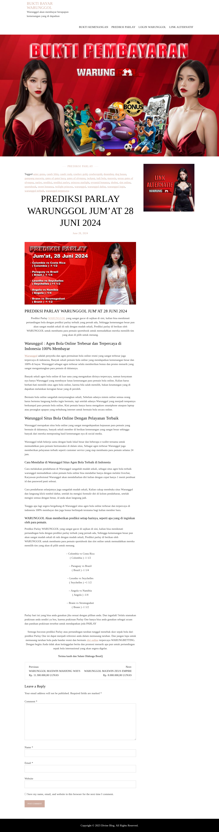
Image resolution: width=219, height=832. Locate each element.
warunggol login (116, 186)
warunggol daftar (96, 186)
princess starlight (80, 182)
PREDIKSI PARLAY (123, 27)
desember (109, 174)
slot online (125, 182)
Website (29, 778)
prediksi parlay (61, 182)
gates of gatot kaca (55, 178)
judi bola (101, 178)
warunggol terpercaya (57, 190)
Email (29, 762)
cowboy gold (80, 174)
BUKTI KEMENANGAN (93, 27)
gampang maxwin (34, 178)
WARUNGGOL (56, 318)
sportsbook (30, 186)
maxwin (111, 178)
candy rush (66, 174)
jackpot (91, 178)
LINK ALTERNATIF (181, 27)
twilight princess (64, 186)
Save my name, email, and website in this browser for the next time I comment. (70, 794)
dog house (120, 174)
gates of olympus (76, 178)
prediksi (47, 182)
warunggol (80, 186)
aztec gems (39, 174)
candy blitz (53, 174)
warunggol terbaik (34, 190)
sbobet (114, 182)
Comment (31, 701)
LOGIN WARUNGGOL (152, 27)
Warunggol (31, 355)
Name (29, 747)
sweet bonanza (46, 186)
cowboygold (95, 174)
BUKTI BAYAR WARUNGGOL (40, 5)
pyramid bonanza (100, 182)
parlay (38, 182)
